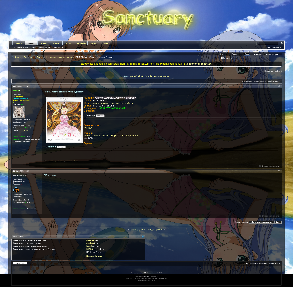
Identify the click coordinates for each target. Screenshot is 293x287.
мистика (120, 103)
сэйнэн (129, 103)
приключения (107, 103)
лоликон (95, 103)
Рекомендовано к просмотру (59, 57)
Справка (33, 47)
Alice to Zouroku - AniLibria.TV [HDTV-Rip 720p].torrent (111, 135)
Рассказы (81, 43)
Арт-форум (28, 57)
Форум (31, 43)
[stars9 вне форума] (19, 112)
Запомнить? (228, 58)
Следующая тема (155, 230)
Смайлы (90, 243)
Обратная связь (251, 264)
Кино (106, 43)
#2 (279, 171)
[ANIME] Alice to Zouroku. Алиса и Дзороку (149, 76)
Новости (18, 43)
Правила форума (94, 256)
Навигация (57, 47)
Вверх (278, 222)
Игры (93, 43)
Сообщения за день (20, 47)
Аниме (56, 43)
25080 (26, 131)
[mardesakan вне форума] (16, 189)
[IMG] (89, 246)
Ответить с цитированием (271, 166)
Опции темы (246, 81)
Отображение (273, 81)
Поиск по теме (259, 81)
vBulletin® (147, 276)
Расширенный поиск (273, 47)
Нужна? (88, 127)
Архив (271, 264)
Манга (68, 43)
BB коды (90, 240)
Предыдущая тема (138, 230)
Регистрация (272, 54)
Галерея (43, 43)
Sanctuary (263, 264)
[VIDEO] (90, 249)
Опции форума (44, 47)
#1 (279, 86)
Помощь (258, 54)
